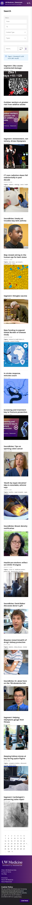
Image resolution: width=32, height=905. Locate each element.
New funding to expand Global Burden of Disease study (15, 332)
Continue (24, 901)
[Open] (25, 32)
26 (21, 844)
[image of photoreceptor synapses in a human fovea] (16, 277)
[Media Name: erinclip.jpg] (16, 464)
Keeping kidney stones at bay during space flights (15, 757)
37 (11, 849)
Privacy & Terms (6, 872)
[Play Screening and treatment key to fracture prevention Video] (16, 427)
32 (18, 846)
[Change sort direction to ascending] (25, 49)
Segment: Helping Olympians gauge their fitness (14, 719)
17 (14, 841)
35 (5, 849)
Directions (4, 878)
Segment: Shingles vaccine (15, 296)
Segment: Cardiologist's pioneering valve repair (14, 798)
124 (9, 851)
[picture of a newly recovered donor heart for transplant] (16, 507)
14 (5, 841)
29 (8, 846)
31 (14, 846)
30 (11, 846)
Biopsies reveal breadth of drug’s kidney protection (15, 641)
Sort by (21, 47)
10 (14, 838)
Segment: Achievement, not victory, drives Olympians (16, 140)
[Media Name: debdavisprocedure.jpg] (16, 815)
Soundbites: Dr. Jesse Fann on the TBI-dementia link (15, 682)
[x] (27, 3)
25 (18, 844)
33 (21, 846)
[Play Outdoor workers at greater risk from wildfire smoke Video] (16, 120)
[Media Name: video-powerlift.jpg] (16, 156)
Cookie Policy (17, 897)
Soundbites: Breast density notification (15, 527)
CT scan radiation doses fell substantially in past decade (16, 177)
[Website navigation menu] (2, 3)
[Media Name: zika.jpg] (16, 83)
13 (24, 838)
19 (21, 841)
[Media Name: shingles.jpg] (16, 311)
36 (8, 849)
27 (24, 844)
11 (18, 838)
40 (21, 849)
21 (5, 844)
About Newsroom (6, 882)
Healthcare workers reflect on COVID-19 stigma (15, 563)
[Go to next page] (12, 851)
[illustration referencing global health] (16, 354)
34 (24, 846)
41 (24, 849)
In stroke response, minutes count (12, 374)
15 (8, 841)
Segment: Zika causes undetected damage (13, 67)
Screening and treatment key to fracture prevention (15, 411)
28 (5, 846)
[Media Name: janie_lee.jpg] (16, 544)
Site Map (4, 874)
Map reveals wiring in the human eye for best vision (15, 256)
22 (8, 844)
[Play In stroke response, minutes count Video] (16, 391)
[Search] (29, 3)
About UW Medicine (7, 880)
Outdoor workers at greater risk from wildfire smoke (16, 103)
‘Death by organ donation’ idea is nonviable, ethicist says (15, 485)
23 (11, 844)
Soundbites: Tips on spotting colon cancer (13, 447)
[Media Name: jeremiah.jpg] (16, 236)
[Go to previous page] (5, 835)
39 (18, 849)
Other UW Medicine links (8, 870)
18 (18, 841)
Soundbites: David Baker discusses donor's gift (14, 604)
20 (24, 841)
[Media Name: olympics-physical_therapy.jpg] (16, 737)
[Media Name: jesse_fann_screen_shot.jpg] (16, 698)
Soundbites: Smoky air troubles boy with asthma (15, 219)
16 (11, 841)
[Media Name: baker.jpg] (16, 621)
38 (14, 849)
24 (14, 844)
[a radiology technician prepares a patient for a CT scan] (16, 199)
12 (21, 838)
